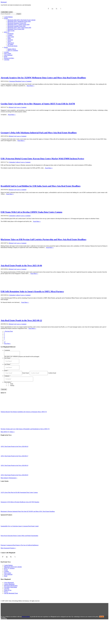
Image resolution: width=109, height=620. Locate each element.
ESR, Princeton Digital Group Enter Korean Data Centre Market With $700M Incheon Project (42, 158)
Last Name (7, 364)
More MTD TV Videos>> (8, 431)
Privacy (6, 591)
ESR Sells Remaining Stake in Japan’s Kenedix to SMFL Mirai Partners (32, 291)
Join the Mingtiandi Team (11, 593)
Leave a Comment (26, 81)
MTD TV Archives (9, 568)
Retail (5, 576)
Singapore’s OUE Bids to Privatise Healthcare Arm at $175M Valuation (20, 502)
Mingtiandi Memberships (11, 585)
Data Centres (7, 573)
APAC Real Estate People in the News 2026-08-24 (14, 446)
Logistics (6, 571)
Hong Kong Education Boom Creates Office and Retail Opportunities (19, 535)
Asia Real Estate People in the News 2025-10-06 (21, 265)
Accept (101, 616)
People (6, 570)
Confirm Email (52, 373)
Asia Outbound (8, 574)
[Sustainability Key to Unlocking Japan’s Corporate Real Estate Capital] (4, 524)
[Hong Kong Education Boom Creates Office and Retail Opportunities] (4, 534)
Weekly (12, 385)
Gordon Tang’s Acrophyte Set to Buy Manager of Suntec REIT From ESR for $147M (38, 104)
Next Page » (7, 343)
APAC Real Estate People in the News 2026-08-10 (14, 465)
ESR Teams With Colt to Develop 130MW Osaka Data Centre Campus (31, 212)
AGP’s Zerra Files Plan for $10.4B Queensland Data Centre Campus (19, 492)
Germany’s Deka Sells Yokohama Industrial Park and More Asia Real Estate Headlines (39, 133)
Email (6, 370)
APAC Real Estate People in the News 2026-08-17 (14, 456)
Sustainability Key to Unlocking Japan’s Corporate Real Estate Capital (19, 526)
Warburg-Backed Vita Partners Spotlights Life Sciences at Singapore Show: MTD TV (24, 411)
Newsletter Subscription (10, 587)
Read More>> (30, 85)
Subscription (8, 382)
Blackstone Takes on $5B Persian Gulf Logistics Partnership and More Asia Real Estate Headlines (43, 239)
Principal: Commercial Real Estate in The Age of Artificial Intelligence (19, 545)
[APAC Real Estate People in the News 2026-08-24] (4, 445)
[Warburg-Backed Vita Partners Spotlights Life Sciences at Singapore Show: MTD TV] (15, 410)
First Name (7, 358)
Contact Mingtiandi (9, 584)
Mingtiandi (4, 2)
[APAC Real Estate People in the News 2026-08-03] (4, 473)
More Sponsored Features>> (8, 548)
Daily (11, 384)
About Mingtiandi (9, 582)
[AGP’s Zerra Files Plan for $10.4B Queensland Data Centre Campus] (4, 491)
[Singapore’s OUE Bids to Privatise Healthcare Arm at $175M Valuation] (4, 500)
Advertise (6, 588)
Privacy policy (26, 616)
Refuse (3, 618)
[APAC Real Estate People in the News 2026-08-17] (4, 454)
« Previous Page (8, 331)
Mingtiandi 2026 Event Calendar (13, 566)
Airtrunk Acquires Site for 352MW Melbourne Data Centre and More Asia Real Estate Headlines (43, 78)
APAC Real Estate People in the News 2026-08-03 (14, 475)
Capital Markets (8, 565)
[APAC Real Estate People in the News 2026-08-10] (4, 464)
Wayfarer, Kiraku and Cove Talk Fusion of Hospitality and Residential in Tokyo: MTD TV (25, 429)
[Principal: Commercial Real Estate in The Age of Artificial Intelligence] (4, 543)
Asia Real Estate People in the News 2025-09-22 (21, 320)
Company (7, 376)
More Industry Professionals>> (9, 478)
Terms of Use (7, 590)
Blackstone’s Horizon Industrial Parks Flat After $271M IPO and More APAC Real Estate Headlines (28, 511)
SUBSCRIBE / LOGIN (6, 12)
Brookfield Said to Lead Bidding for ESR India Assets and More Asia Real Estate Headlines (40, 186)
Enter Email (25, 373)
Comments (7, 350)
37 (4, 342)
